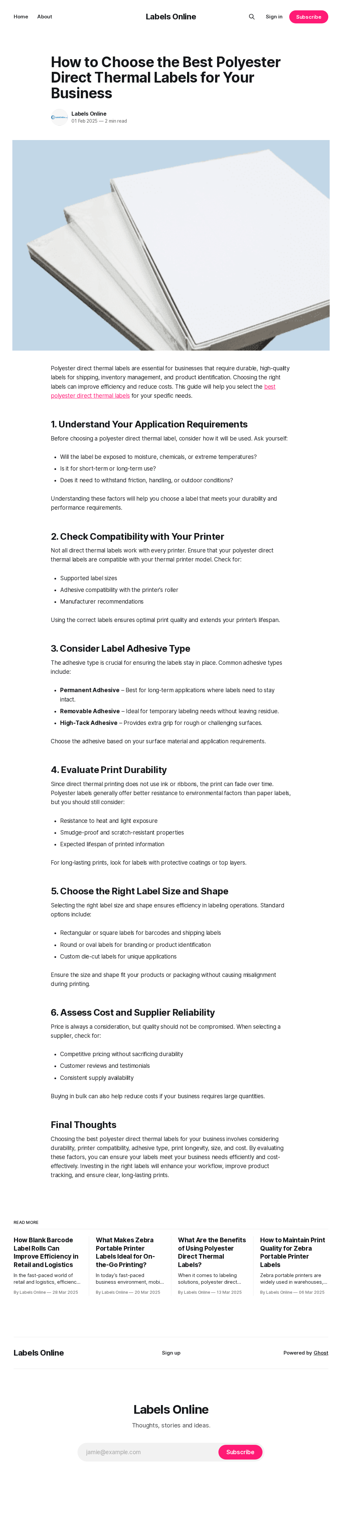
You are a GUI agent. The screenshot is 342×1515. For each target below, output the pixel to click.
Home (21, 16)
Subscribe (308, 17)
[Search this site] (251, 16)
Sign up (171, 1353)
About (44, 16)
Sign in (274, 16)
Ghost (321, 1353)
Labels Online (171, 16)
